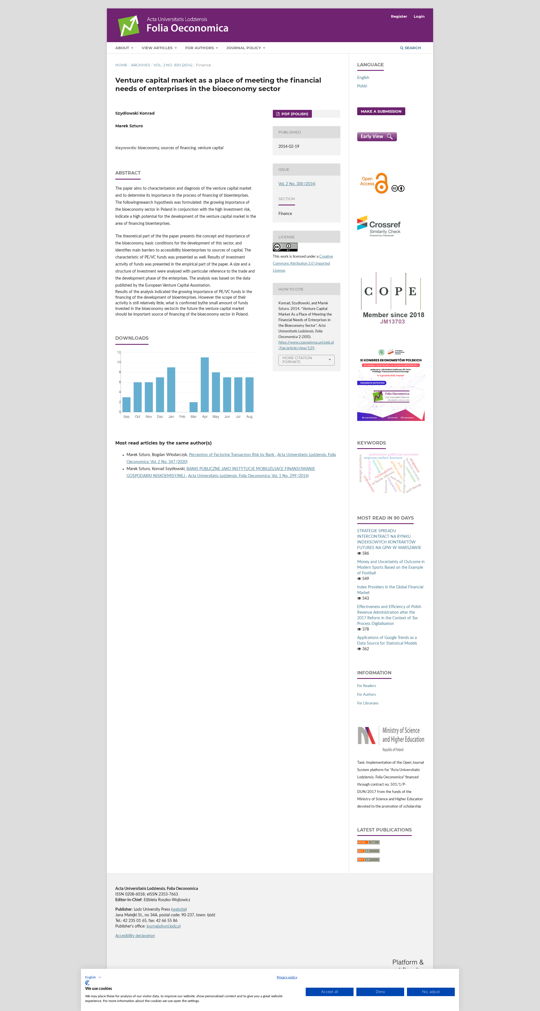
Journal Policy (244, 48)
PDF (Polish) (294, 114)
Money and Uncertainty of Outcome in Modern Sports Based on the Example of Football (391, 567)
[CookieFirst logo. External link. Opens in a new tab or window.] (87, 982)
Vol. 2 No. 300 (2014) (173, 65)
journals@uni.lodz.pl (164, 926)
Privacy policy (287, 977)
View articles (158, 48)
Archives (140, 65)
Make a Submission (381, 111)
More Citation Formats (297, 359)
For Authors (200, 48)
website (179, 910)
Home (121, 65)
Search (412, 48)
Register (399, 16)
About (122, 48)
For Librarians (368, 703)
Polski (362, 86)
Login (419, 16)
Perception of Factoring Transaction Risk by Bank (232, 455)
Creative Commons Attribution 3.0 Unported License (303, 264)
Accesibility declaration (135, 936)
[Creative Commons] (398, 193)
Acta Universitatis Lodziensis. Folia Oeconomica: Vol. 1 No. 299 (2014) (248, 476)
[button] (93, 977)
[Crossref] (378, 237)
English (363, 78)
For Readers (366, 686)
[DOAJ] (374, 193)
